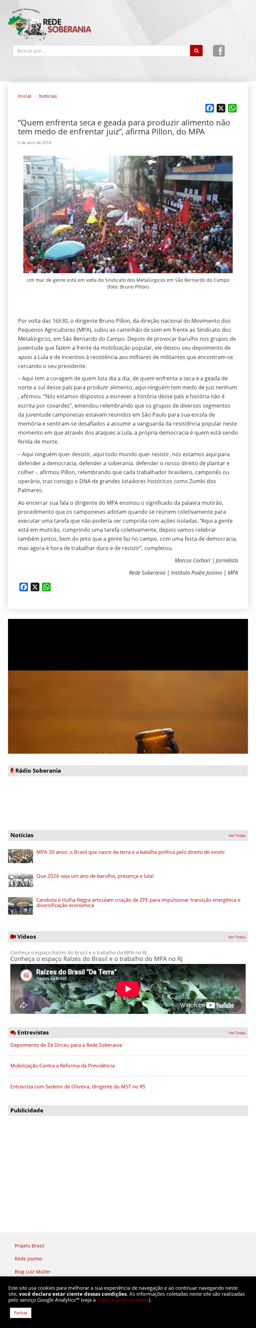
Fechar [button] (20, 1313)
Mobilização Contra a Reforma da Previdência (62, 1065)
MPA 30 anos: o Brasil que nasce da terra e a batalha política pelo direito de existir (130, 852)
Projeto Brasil (29, 1245)
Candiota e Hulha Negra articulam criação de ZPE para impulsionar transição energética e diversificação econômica (138, 902)
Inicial (24, 96)
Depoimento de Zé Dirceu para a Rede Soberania (66, 1045)
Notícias (48, 96)
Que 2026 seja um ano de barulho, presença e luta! (95, 875)
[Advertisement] (128, 1166)
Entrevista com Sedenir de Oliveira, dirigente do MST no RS (77, 1086)
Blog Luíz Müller (33, 1271)
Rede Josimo (28, 1258)
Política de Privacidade (123, 1299)
